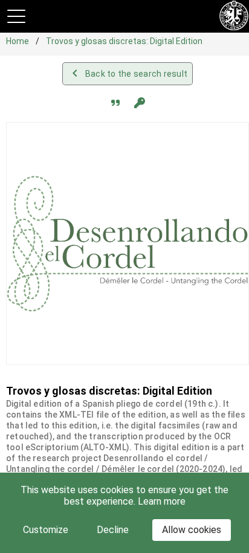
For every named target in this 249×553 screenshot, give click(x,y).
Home (18, 41)
